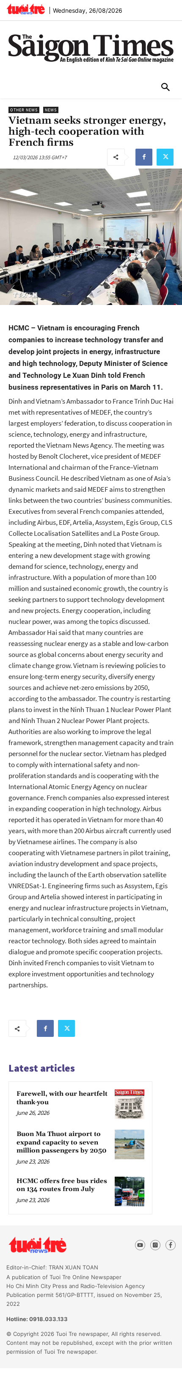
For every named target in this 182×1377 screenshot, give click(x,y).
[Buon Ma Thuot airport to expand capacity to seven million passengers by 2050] (129, 1144)
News (51, 110)
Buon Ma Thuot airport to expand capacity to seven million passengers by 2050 (62, 1142)
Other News (24, 110)
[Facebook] (143, 157)
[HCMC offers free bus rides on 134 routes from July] (129, 1191)
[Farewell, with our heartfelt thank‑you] (129, 1104)
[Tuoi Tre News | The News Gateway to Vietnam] (25, 8)
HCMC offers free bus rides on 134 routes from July (62, 1185)
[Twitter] (165, 157)
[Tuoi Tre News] (52, 1245)
